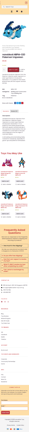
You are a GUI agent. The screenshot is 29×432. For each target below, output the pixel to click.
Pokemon (13, 96)
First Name (4, 400)
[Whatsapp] (8, 301)
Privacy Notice (11, 425)
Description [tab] (6, 111)
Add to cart (13, 70)
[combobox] (14, 6)
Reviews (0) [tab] (14, 111)
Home (3, 46)
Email (3, 406)
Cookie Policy (20, 425)
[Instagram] (5, 301)
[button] (26, 3)
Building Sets (18, 93)
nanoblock (9, 98)
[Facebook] (1, 301)
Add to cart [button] (5, 181)
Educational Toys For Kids (12, 46)
